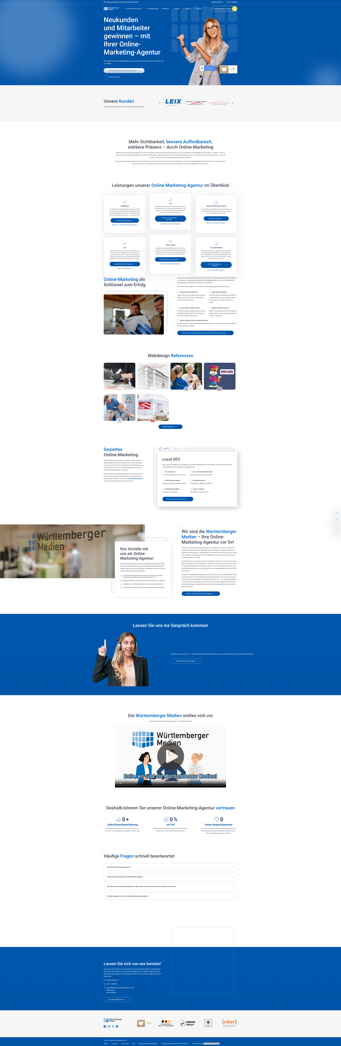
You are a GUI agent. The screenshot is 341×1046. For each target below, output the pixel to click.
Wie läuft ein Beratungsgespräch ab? (119, 867)
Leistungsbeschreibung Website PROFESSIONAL (174, 1043)
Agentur (177, 8)
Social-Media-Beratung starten (168, 259)
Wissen (106, 1043)
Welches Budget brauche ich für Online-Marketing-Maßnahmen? (128, 896)
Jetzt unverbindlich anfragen (222, 9)
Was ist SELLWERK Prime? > (216, 270)
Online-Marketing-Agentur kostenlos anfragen (122, 70)
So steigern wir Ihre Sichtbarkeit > (170, 224)
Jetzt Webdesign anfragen (123, 220)
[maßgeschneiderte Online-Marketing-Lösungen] (111, 9)
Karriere (188, 8)
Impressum (114, 1043)
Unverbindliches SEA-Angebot (123, 264)
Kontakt (198, 8)
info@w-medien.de (217, 2)
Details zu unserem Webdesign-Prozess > (125, 225)
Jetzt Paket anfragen (214, 218)
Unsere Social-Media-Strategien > (170, 264)
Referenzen (165, 8)
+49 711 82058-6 (232, 2)
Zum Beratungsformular (115, 999)
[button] (160, 103)
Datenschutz (124, 1043)
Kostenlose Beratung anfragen (184, 661)
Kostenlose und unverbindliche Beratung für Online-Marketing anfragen (204, 333)
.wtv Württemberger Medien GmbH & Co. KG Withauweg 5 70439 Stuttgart (120, 990)
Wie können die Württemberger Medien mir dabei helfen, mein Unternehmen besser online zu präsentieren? (141, 886)
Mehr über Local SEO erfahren (176, 499)
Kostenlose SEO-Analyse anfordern (169, 218)
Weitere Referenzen (169, 427)
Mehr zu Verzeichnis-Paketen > (216, 223)
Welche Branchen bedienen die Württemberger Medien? (125, 877)
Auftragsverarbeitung (198, 1043)
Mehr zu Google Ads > (125, 268)
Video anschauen (114, 77)
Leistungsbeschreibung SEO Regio (148, 1043)
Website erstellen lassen (134, 8)
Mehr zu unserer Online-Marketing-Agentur (199, 594)
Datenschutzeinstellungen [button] (211, 1043)
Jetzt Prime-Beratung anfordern (214, 265)
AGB (133, 1043)
